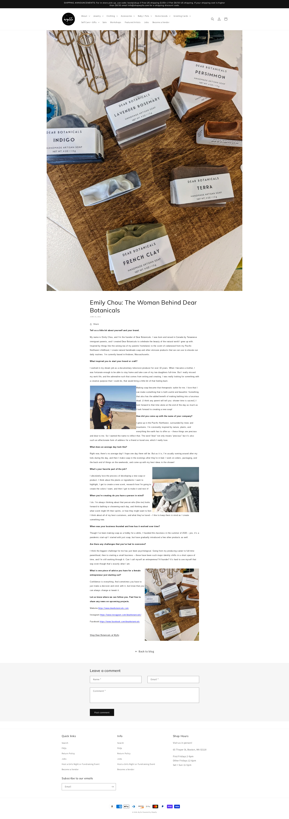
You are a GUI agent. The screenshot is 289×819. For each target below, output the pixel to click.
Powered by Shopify (150, 812)
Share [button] (96, 324)
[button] (85, 16)
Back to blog (146, 651)
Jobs (64, 758)
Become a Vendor (70, 769)
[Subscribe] (112, 786)
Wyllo (140, 812)
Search (65, 743)
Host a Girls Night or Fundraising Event (80, 764)
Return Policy (68, 753)
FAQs (64, 748)
